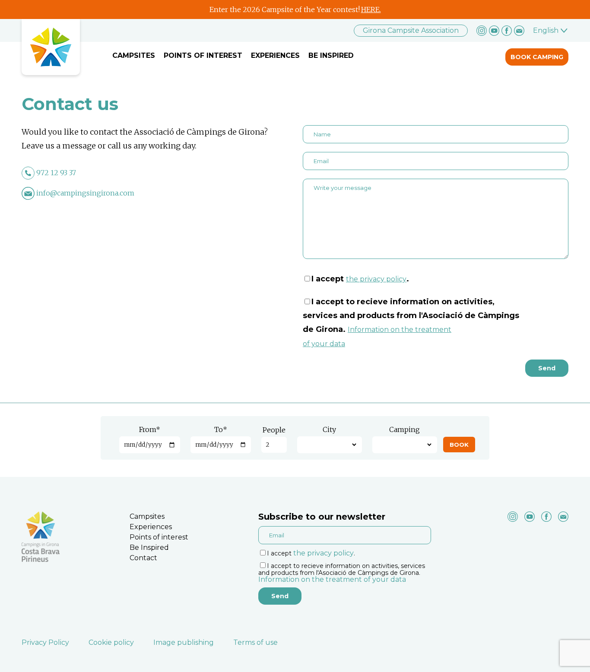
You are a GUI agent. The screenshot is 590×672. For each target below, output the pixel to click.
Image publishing (183, 642)
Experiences (275, 55)
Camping (404, 429)
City (329, 429)
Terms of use (255, 642)
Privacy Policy (45, 642)
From (149, 429)
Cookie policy (111, 642)
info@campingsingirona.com (85, 193)
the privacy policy (376, 279)
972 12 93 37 (56, 172)
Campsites (133, 55)
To (220, 429)
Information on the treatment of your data (332, 579)
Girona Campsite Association (411, 30)
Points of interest (203, 55)
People (274, 430)
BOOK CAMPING (537, 57)
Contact (143, 558)
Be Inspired (331, 55)
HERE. (371, 9)
